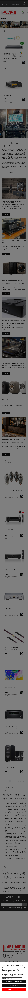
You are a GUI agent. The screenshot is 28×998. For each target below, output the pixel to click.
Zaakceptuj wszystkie (14, 989)
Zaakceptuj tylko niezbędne (14, 981)
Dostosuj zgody (14, 985)
